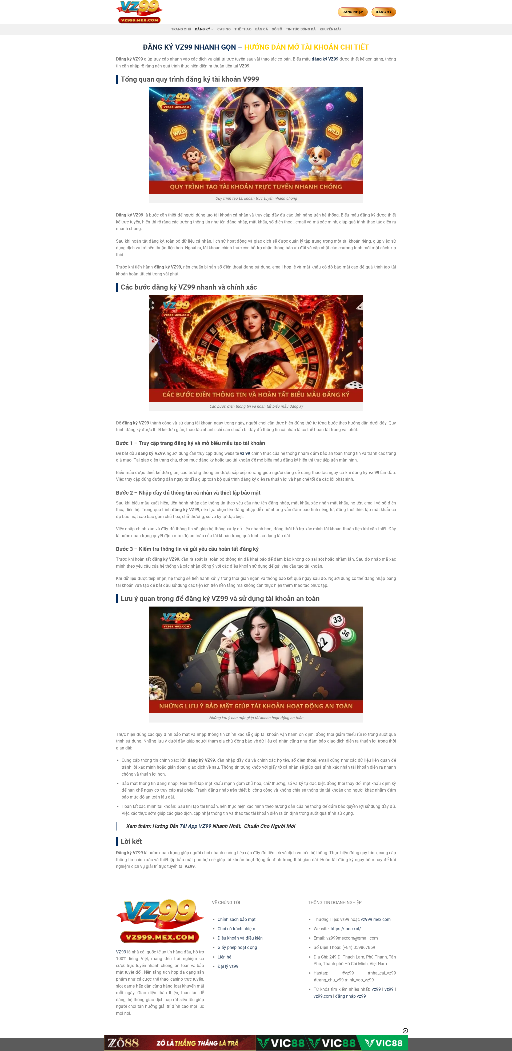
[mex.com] (142, 12)
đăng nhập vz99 (350, 996)
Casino (224, 29)
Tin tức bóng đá (301, 29)
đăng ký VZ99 (325, 59)
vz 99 (245, 453)
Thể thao (242, 29)
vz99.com (323, 996)
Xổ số (277, 29)
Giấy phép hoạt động (237, 947)
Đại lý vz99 (228, 966)
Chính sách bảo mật (236, 919)
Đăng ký (202, 29)
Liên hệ (224, 957)
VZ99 (121, 951)
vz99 (376, 989)
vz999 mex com (376, 919)
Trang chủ (181, 29)
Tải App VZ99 (195, 826)
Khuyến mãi (330, 29)
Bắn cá (261, 29)
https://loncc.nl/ (346, 928)
